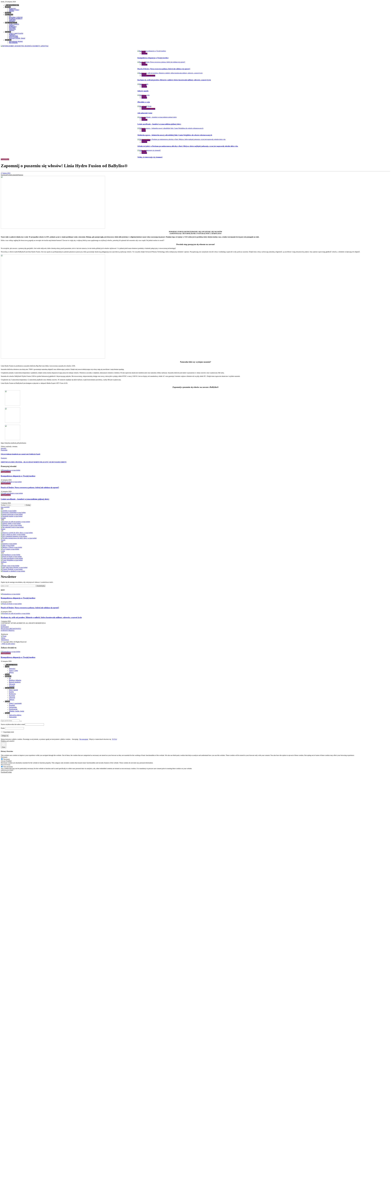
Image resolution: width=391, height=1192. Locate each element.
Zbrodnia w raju (143, 102)
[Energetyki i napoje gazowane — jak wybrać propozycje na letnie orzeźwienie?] (12, 514)
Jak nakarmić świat (144, 113)
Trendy (3, 540)
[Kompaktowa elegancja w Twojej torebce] (10, 555)
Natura (3, 529)
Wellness (4, 562)
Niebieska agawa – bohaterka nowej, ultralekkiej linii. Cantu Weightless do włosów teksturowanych (174, 135)
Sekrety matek (142, 91)
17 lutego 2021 (5, 173)
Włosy (144, 131)
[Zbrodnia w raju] (11, 525)
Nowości (144, 53)
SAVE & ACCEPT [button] (7, 770)
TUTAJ (114, 739)
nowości (3, 448)
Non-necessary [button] (5, 765)
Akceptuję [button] (75, 739)
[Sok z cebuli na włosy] (13, 534)
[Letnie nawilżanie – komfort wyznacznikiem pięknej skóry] (12, 558)
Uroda (144, 52)
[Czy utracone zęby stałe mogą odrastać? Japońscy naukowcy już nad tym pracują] (14, 567)
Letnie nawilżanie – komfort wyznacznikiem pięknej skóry (159, 124)
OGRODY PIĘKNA (7, 630)
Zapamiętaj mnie (8, 732)
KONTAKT (5, 627)
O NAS (3, 625)
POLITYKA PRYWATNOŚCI (11, 628)
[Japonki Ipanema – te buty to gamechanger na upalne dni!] (9, 544)
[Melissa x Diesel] (11, 547)
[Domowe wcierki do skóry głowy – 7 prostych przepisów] (17, 533)
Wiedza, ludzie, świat (148, 76)
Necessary (6, 759)
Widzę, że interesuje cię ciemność (150, 157)
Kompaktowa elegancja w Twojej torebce (153, 58)
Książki (144, 74)
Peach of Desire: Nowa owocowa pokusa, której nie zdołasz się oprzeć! (163, 69)
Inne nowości (146, 140)
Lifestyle (144, 142)
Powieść (144, 87)
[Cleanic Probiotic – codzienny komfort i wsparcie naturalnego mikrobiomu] (12, 569)
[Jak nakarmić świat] (12, 527)
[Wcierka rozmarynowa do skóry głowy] (19, 538)
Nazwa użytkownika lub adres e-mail (13, 724)
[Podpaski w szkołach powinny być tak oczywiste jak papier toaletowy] (13, 571)
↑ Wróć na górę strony (8, 644)
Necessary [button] (4, 757)
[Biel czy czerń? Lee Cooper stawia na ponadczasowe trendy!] (10, 549)
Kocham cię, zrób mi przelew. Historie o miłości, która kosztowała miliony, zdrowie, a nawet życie (174, 80)
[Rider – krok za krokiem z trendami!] (7, 545)
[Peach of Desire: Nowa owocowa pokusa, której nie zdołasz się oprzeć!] (11, 556)
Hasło (3, 728)
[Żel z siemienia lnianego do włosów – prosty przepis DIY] (14, 536)
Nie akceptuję (83, 739)
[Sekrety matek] (11, 523)
